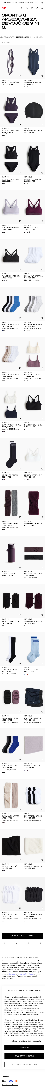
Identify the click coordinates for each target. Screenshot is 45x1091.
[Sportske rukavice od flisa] (11, 601)
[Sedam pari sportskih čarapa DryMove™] (33, 255)
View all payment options (10, 1085)
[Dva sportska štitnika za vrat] (33, 697)
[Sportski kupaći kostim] (33, 62)
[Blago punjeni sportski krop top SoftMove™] (33, 404)
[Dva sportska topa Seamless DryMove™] (33, 354)
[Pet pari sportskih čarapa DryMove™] (11, 304)
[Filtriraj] (42, 42)
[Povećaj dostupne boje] (26, 87)
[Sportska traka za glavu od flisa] (33, 503)
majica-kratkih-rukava (25, 974)
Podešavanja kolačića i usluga (24, 1065)
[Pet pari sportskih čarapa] (33, 795)
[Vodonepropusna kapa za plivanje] (33, 110)
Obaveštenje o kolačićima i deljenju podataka (24, 1041)
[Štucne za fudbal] (11, 454)
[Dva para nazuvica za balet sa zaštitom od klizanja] (11, 697)
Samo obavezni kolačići (24, 1056)
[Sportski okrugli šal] (33, 846)
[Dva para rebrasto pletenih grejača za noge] (11, 503)
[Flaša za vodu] (11, 553)
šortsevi (12, 974)
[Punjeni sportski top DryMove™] (11, 207)
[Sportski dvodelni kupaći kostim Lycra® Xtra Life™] (11, 110)
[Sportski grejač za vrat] (33, 745)
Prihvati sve (24, 1047)
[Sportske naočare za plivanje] (11, 62)
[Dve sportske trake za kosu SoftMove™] (33, 553)
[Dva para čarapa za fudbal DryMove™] (11, 649)
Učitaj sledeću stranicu (22, 936)
